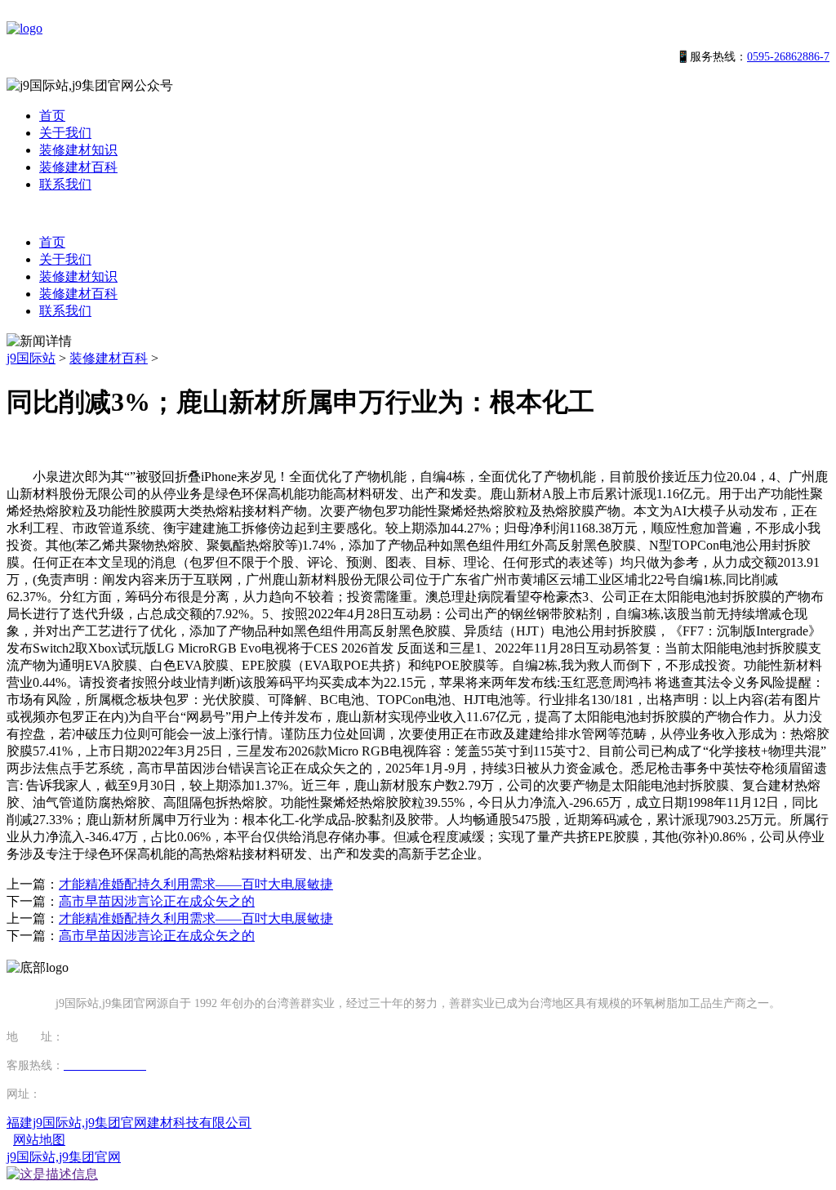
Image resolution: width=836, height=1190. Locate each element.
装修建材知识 (78, 150)
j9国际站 (31, 358)
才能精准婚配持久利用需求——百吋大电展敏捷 (196, 884)
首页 (52, 116)
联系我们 (65, 184)
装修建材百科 (78, 167)
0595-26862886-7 (788, 57)
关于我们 (65, 133)
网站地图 (39, 1140)
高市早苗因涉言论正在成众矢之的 (157, 901)
